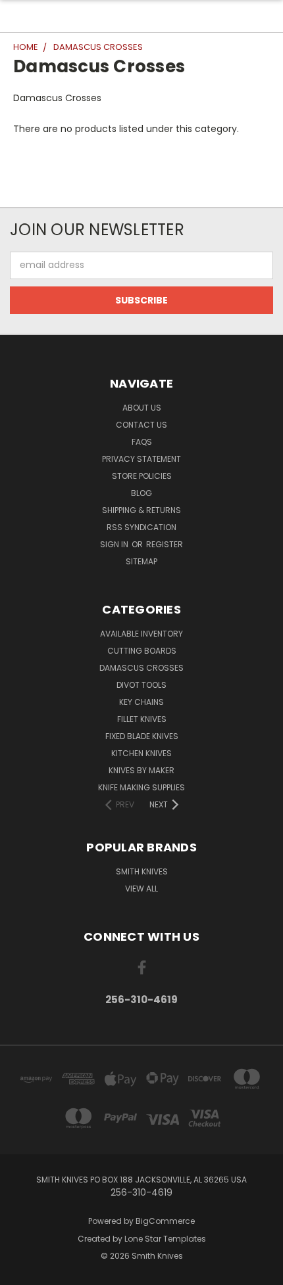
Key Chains (141, 702)
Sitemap (141, 561)
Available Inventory (141, 633)
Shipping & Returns (141, 510)
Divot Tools (141, 684)
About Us (141, 407)
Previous (20, 1272)
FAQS (142, 441)
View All (141, 888)
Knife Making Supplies (141, 787)
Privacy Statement (141, 458)
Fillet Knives (142, 719)
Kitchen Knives (141, 753)
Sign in (115, 544)
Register (164, 544)
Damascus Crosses (141, 667)
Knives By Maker (141, 770)
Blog (141, 493)
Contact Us (141, 424)
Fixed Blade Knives (141, 736)
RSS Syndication (141, 527)
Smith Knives (142, 871)
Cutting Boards (141, 650)
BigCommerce (165, 1221)
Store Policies (142, 476)
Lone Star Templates (165, 1238)
